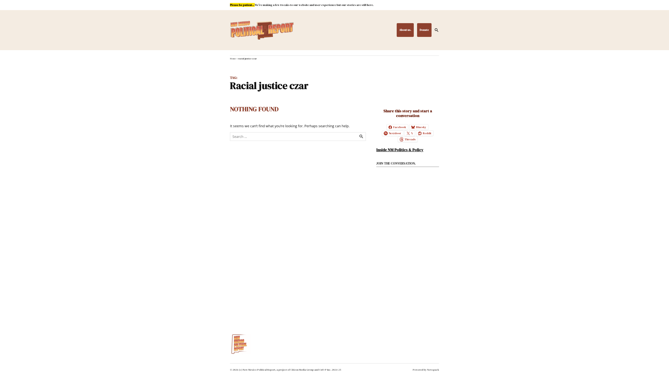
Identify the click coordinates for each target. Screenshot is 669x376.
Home (233, 58)
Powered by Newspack (426, 369)
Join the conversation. (396, 163)
